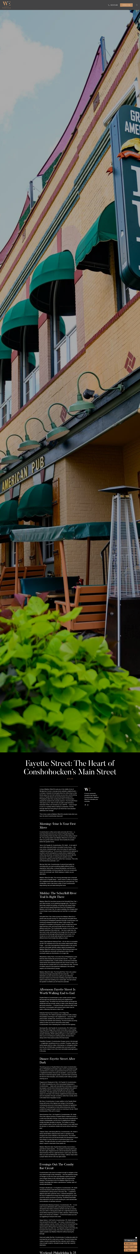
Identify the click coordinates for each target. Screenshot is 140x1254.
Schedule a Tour (126, 5)
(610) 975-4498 (114, 5)
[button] (137, 5)
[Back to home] (6, 5)
